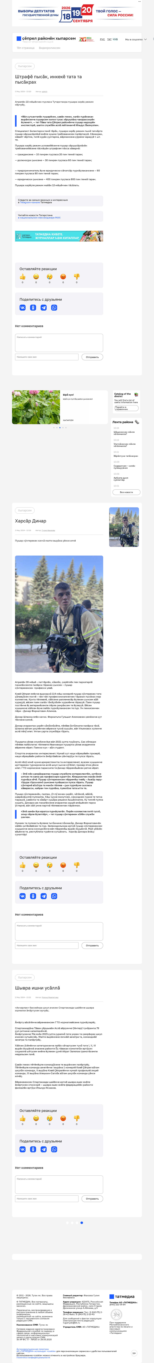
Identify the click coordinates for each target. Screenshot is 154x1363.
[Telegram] (44, 308)
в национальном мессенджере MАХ (39, 217)
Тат (109, 39)
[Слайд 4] (62, 427)
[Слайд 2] (56, 427)
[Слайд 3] (59, 427)
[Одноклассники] (33, 308)
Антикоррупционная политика (33, 1349)
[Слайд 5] (65, 427)
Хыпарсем (25, 66)
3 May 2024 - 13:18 (23, 530)
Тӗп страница (25, 47)
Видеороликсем (49, 47)
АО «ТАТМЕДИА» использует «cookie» (36, 1351)
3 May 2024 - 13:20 (23, 91)
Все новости (126, 492)
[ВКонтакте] (23, 308)
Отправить (92, 357)
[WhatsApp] (54, 308)
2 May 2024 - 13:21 (23, 997)
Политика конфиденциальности (33, 1357)
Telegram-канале (30, 202)
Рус (102, 39)
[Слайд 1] (53, 427)
